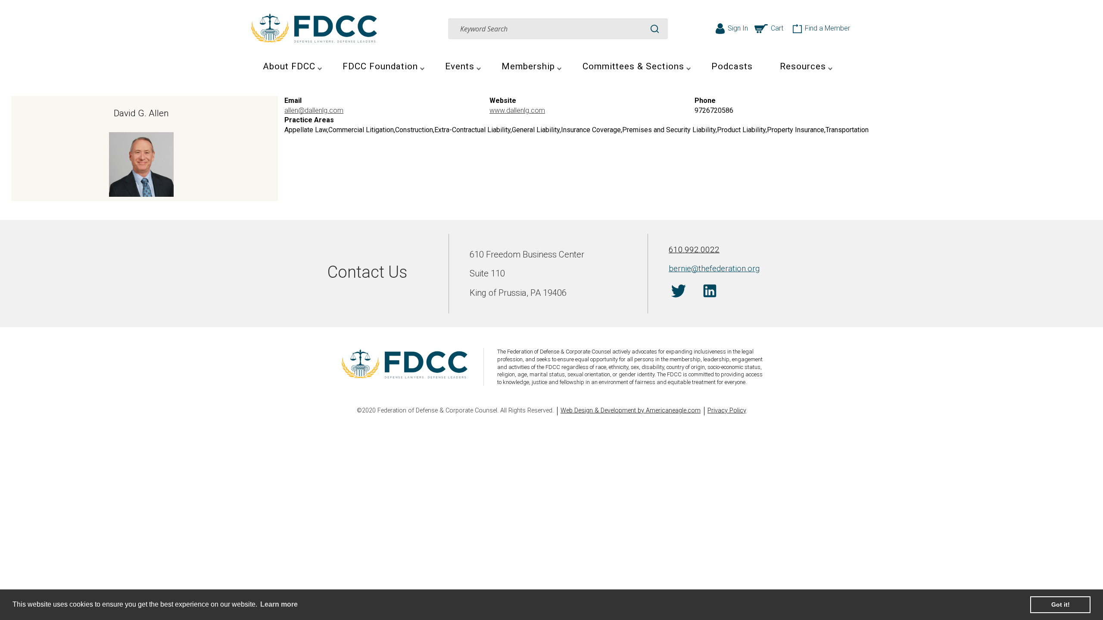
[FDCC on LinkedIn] (710, 292)
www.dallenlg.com (517, 110)
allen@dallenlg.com (313, 110)
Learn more (279, 604)
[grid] (551, 149)
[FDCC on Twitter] (678, 292)
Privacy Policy (726, 410)
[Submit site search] (655, 29)
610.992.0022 (694, 249)
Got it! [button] (1060, 604)
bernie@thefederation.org (714, 268)
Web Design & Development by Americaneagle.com (631, 410)
